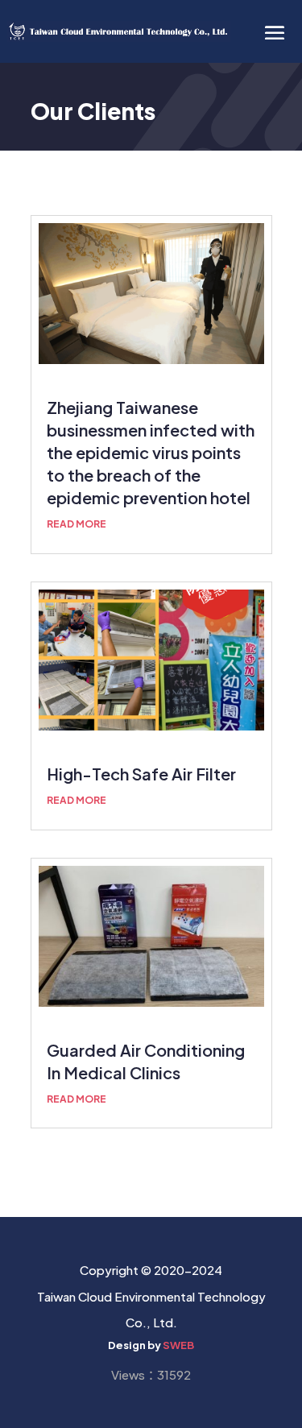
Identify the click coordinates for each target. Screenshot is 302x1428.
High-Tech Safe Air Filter (141, 774)
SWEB (178, 1345)
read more (76, 524)
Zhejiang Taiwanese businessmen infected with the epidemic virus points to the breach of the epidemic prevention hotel (150, 452)
